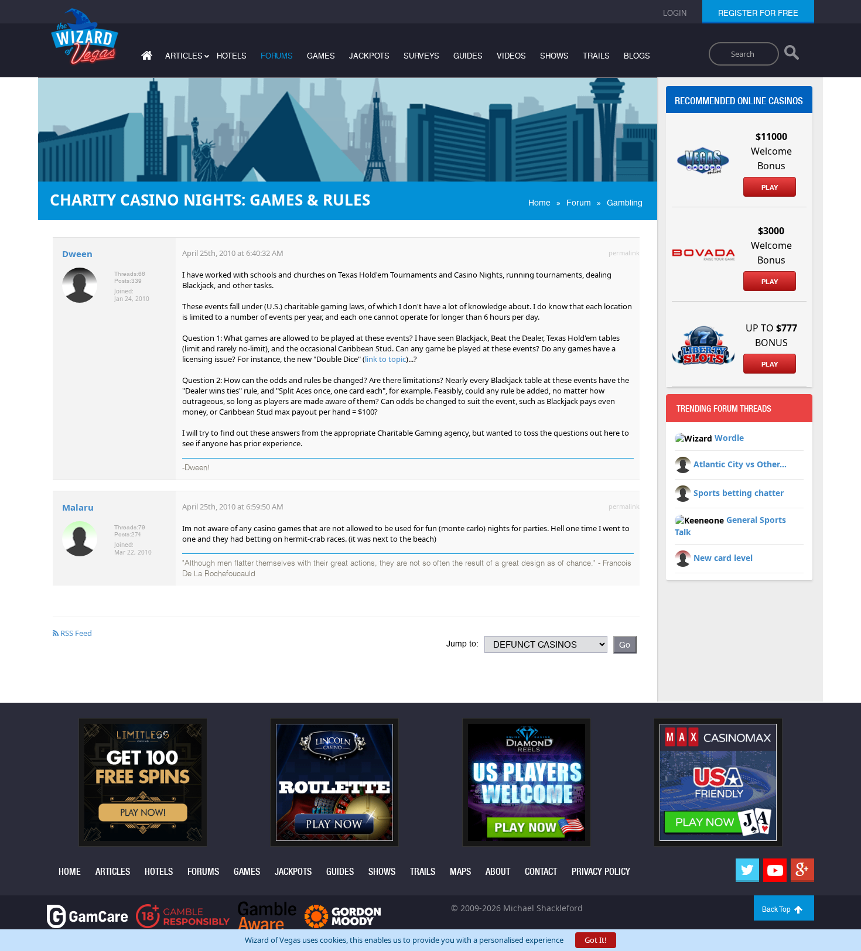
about (498, 871)
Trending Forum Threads (723, 408)
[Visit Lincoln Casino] (334, 781)
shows (554, 56)
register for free (758, 13)
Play (769, 187)
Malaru (78, 507)
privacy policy (601, 871)
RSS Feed (75, 633)
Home (539, 202)
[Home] (145, 57)
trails (596, 56)
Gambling (625, 202)
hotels (232, 56)
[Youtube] (775, 870)
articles (112, 871)
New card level (723, 557)
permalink (624, 252)
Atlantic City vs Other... (740, 464)
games (321, 56)
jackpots (369, 56)
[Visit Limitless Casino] (142, 781)
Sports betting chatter (738, 492)
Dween (77, 253)
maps (460, 871)
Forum (578, 202)
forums (277, 56)
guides (468, 56)
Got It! (596, 940)
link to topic (385, 359)
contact (541, 871)
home (70, 871)
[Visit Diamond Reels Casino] (526, 781)
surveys (421, 56)
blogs (637, 56)
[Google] (802, 870)
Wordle (729, 437)
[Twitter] (747, 870)
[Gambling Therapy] (343, 915)
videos (511, 56)
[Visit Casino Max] (718, 781)
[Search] (791, 55)
